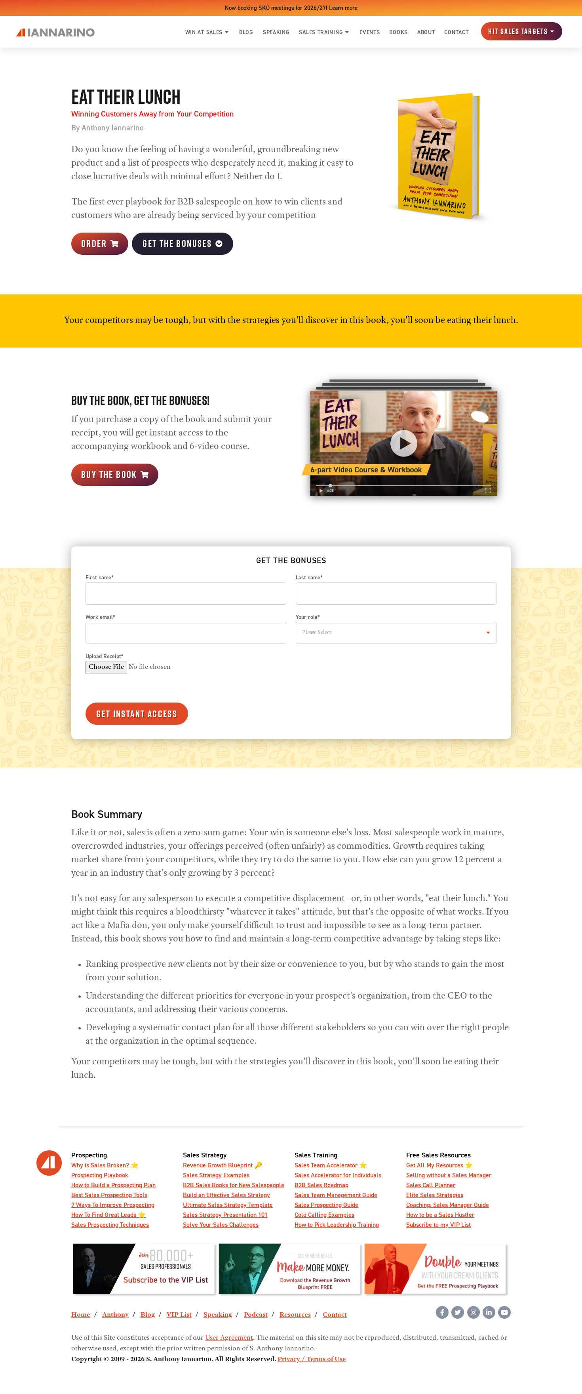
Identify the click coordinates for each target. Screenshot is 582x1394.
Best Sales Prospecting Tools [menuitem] (109, 1195)
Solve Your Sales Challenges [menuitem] (221, 1224)
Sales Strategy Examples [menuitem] (216, 1175)
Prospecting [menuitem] (89, 1154)
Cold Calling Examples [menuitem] (324, 1215)
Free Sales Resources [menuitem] (438, 1154)
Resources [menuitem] (295, 1315)
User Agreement (229, 1338)
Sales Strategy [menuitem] (205, 1154)
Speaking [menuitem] (218, 1315)
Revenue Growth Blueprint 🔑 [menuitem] (222, 1165)
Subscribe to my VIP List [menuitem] (438, 1224)
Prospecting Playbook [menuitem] (99, 1175)
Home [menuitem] (80, 1315)
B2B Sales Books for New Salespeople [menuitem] (233, 1185)
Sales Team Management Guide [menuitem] (336, 1195)
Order (94, 243)
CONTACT (456, 32)
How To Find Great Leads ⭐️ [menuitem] (108, 1215)
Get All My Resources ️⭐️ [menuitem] (439, 1165)
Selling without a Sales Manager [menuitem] (448, 1175)
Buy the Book (109, 474)
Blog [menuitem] (148, 1315)
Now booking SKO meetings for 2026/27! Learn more (291, 7)
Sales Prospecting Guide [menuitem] (326, 1205)
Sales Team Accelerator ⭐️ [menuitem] (331, 1165)
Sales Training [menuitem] (316, 1154)
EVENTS (369, 32)
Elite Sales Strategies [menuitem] (434, 1195)
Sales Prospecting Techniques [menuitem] (110, 1224)
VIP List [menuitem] (179, 1315)
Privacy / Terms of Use (312, 1359)
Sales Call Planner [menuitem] (430, 1185)
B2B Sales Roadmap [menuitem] (321, 1185)
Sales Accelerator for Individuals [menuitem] (338, 1175)
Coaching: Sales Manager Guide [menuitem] (447, 1205)
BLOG (246, 32)
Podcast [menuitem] (256, 1315)
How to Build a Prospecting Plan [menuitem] (113, 1185)
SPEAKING (276, 32)
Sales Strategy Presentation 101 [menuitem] (225, 1215)
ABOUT (426, 32)
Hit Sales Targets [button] (518, 31)
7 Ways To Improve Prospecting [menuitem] (112, 1205)
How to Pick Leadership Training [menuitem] (337, 1224)
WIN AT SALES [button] (204, 32)
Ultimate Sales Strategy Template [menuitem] (228, 1205)
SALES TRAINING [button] (321, 32)
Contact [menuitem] (335, 1315)
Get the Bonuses (177, 243)
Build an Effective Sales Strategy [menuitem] (226, 1195)
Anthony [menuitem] (115, 1315)
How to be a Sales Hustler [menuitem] (440, 1215)
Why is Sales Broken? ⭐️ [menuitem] (105, 1165)
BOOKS (398, 32)
